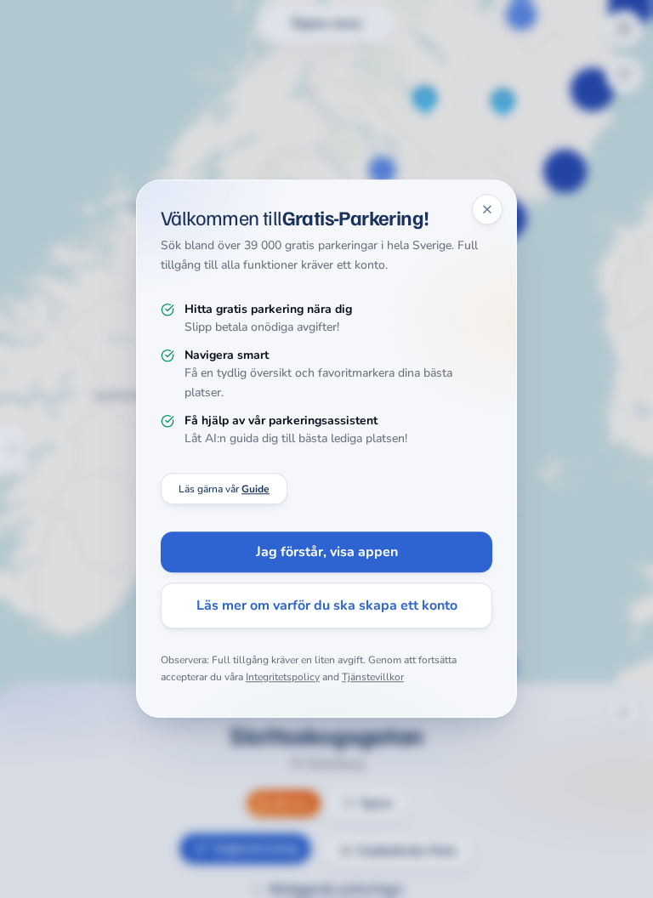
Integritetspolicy (283, 677)
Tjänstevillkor (373, 677)
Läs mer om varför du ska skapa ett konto (326, 606)
